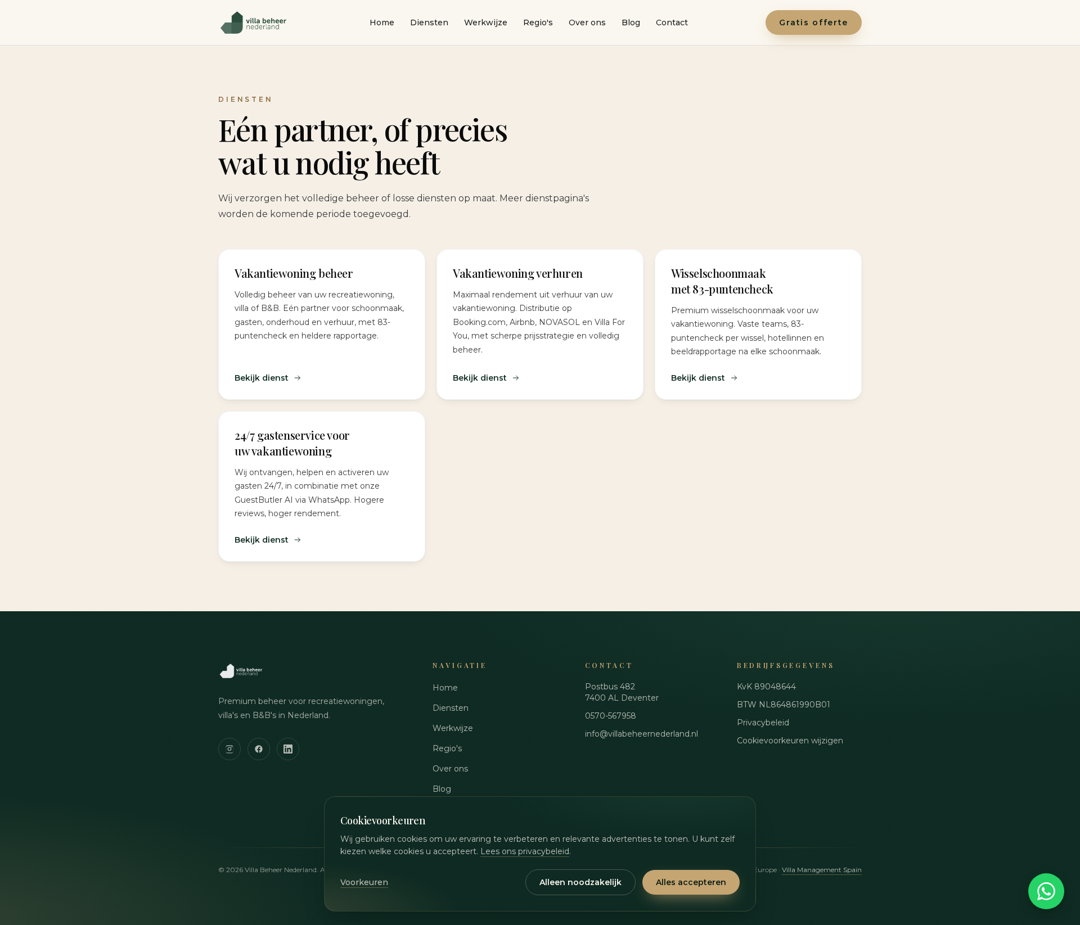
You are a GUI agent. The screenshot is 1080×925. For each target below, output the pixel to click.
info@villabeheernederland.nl (641, 734)
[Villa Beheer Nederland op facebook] (259, 749)
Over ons (587, 22)
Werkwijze (485, 22)
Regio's (538, 22)
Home (382, 22)
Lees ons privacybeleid (524, 851)
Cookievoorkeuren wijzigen (790, 741)
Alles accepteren (691, 882)
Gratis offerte (813, 22)
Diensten (429, 22)
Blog (631, 22)
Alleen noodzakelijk (580, 882)
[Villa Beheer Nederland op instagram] (229, 749)
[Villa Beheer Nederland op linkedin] (288, 749)
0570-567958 (610, 716)
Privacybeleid (763, 723)
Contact (672, 22)
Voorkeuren (364, 882)
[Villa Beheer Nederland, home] (254, 22)
